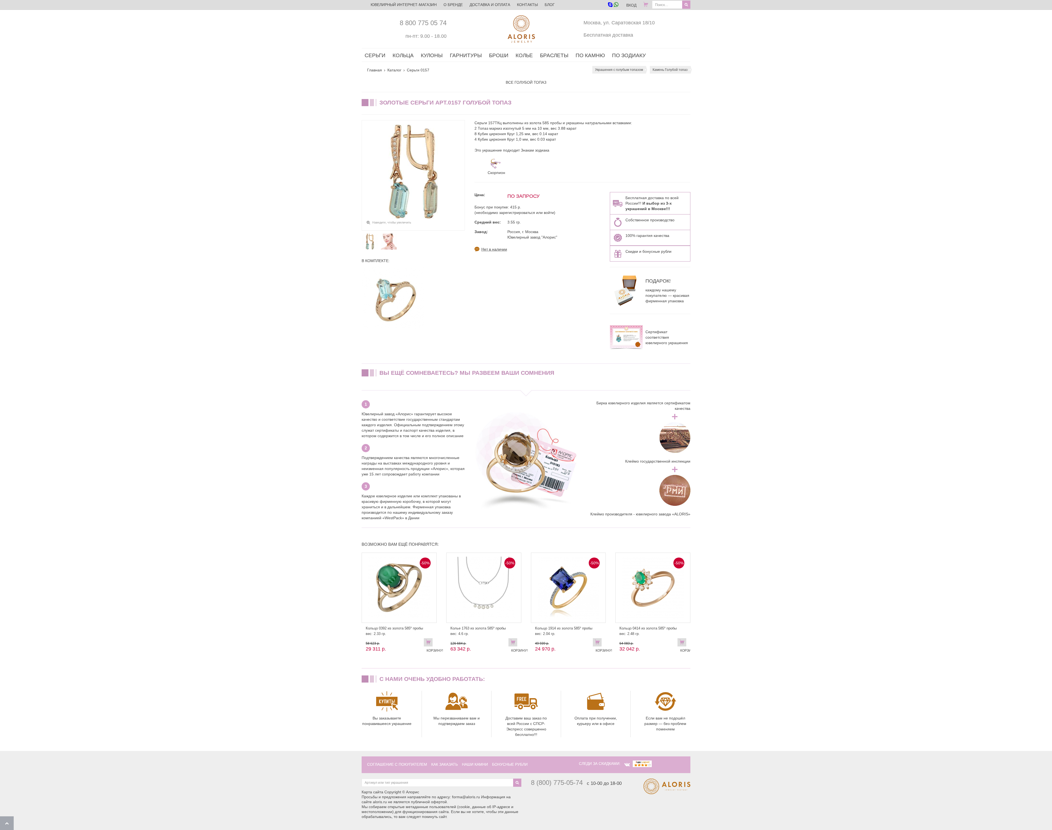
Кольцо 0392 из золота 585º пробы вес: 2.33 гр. (394, 631)
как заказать (444, 764)
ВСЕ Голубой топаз (526, 82)
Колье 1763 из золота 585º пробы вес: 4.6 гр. (478, 631)
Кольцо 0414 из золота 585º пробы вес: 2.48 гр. (648, 631)
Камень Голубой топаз (670, 70)
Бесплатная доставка (608, 35)
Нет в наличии (494, 249)
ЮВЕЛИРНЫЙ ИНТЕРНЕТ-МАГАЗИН (404, 4)
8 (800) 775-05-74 (557, 782)
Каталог (394, 70)
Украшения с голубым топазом (619, 70)
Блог (550, 4)
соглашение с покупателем (397, 764)
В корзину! (430, 643)
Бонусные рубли (510, 764)
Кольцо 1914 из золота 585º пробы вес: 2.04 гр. (563, 631)
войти (549, 212)
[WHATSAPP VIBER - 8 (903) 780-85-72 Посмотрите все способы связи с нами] (613, 5)
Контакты (527, 4)
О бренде (453, 4)
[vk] (627, 764)
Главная (374, 70)
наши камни (475, 764)
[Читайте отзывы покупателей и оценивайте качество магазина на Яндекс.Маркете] (642, 763)
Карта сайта (372, 792)
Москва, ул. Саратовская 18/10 (619, 22)
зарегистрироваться (517, 212)
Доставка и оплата (490, 4)
